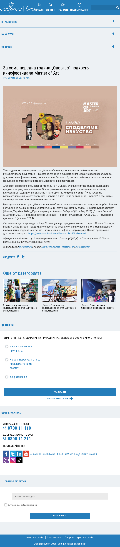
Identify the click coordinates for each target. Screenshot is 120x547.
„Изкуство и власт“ (51, 246)
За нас (50, 10)
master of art (68, 246)
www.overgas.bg (35, 537)
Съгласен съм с (22, 505)
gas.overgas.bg (89, 454)
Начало (39, 10)
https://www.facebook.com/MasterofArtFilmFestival (57, 233)
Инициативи (25, 246)
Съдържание (79, 10)
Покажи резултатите (57, 398)
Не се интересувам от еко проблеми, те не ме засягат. (25, 364)
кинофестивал (82, 246)
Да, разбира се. (19, 376)
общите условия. (29, 505)
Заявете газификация (44, 454)
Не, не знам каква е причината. (21, 348)
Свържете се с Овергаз (60, 537)
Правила (63, 10)
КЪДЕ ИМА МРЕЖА (68, 454)
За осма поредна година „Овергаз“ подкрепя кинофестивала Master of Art (46, 70)
